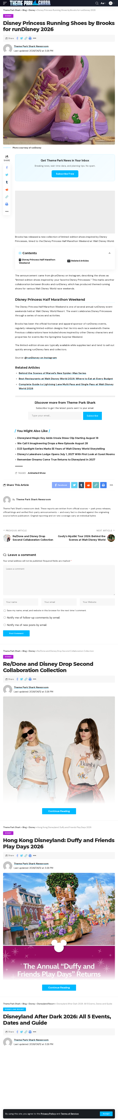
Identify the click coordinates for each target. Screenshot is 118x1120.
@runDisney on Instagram (40, 357)
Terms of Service (70, 1114)
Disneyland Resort (14, 1009)
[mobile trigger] (5, 3)
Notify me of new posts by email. (27, 625)
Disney (8, 16)
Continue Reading (59, 811)
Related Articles (80, 260)
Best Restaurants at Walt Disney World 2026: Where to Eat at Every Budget (66, 378)
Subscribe (92, 415)
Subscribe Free (65, 173)
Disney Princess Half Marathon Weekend (37, 261)
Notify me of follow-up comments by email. (33, 617)
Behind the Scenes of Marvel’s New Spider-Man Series (52, 373)
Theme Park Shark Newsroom (31, 46)
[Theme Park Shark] (30, 3)
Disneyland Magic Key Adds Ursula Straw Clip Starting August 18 (57, 438)
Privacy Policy (48, 1114)
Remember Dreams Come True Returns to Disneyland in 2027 (56, 459)
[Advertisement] (65, 212)
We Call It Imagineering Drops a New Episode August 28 (52, 443)
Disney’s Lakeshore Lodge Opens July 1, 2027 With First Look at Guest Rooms (66, 454)
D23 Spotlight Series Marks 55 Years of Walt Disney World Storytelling (61, 448)
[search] (97, 3)
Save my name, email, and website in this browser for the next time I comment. (47, 610)
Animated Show (37, 473)
